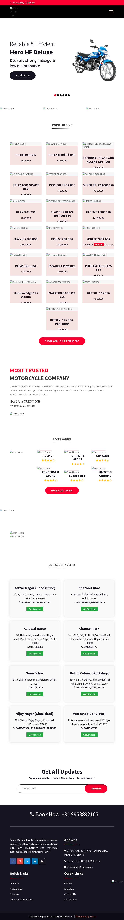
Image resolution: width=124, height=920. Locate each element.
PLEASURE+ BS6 (26, 266)
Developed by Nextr (85, 916)
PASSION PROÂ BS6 (62, 185)
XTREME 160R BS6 (98, 212)
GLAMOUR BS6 (26, 212)
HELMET (48, 456)
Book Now (23, 75)
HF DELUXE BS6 (25, 155)
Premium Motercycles (21, 899)
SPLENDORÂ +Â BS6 (62, 155)
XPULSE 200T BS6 (98, 239)
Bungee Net (77, 475)
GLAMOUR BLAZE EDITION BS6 (62, 213)
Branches (69, 888)
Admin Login (70, 899)
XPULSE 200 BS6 (62, 239)
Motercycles (16, 888)
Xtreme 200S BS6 (25, 239)
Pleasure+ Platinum (62, 266)
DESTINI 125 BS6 (98, 293)
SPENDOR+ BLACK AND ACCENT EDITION (98, 160)
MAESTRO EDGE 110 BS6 (62, 294)
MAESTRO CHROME (105, 473)
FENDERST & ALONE (50, 473)
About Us (14, 883)
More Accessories (62, 490)
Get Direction (35, 609)
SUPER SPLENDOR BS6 (98, 185)
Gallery (68, 883)
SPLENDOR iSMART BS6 (26, 187)
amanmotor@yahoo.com (79, 867)
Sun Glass (102, 456)
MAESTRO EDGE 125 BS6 (98, 267)
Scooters (14, 894)
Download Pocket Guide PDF (62, 341)
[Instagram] (20, 861)
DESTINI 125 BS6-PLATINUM (62, 321)
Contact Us (70, 894)
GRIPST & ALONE (78, 457)
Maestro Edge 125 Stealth (25, 294)
